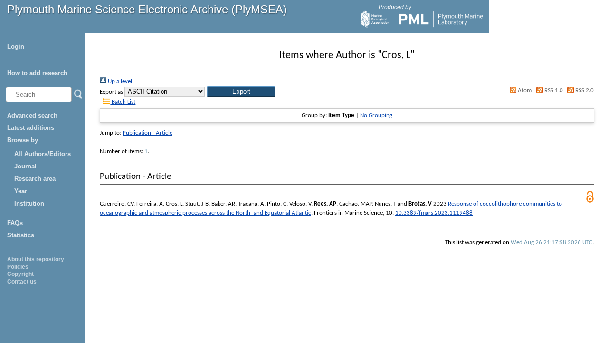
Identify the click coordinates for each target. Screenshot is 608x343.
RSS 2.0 (584, 91)
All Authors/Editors (42, 153)
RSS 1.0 (552, 91)
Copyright (20, 274)
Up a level (119, 81)
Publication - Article (147, 133)
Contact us (22, 281)
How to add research (37, 73)
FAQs (15, 222)
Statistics (20, 235)
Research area (35, 178)
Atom (524, 91)
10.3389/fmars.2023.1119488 (434, 213)
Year (20, 191)
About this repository (35, 259)
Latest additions (30, 127)
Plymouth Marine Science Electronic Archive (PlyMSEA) (147, 9)
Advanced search (32, 115)
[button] (241, 91)
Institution (29, 203)
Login (15, 46)
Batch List (122, 102)
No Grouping (376, 115)
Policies (17, 267)
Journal (25, 166)
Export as (111, 92)
